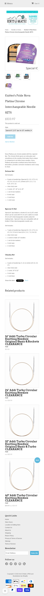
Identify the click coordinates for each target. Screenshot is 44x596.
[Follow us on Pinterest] (16, 564)
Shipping (8, 533)
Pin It (26, 280)
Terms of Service (10, 544)
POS (29, 574)
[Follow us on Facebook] (7, 564)
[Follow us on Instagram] (20, 564)
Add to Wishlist (9, 142)
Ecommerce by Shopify (20, 576)
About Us (8, 530)
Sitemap (7, 541)
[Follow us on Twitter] (11, 564)
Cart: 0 (36, 3)
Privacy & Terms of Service (13, 538)
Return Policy (9, 536)
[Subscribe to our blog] (24, 564)
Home (7, 519)
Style (6, 127)
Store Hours (9, 522)
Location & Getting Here (12, 525)
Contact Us (8, 527)
